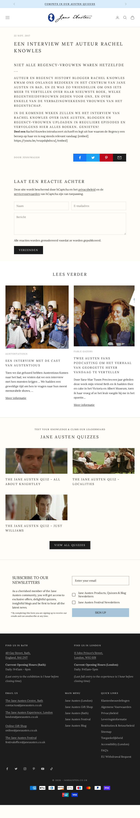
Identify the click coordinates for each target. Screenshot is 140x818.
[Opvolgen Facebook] (7, 768)
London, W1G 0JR (85, 657)
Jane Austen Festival (77, 719)
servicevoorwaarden (27, 194)
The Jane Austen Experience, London (29, 712)
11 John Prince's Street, (88, 653)
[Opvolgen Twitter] (16, 768)
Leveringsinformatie (114, 719)
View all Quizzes (69, 545)
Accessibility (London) (115, 744)
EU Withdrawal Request (116, 756)
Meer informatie (15, 398)
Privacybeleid (109, 713)
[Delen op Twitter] (93, 157)
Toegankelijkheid (112, 738)
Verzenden (28, 250)
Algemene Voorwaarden (116, 707)
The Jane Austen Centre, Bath (24, 700)
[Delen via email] (119, 157)
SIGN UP (100, 612)
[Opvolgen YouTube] (42, 768)
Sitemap (106, 731)
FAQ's (104, 750)
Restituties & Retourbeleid (118, 725)
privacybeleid (87, 189)
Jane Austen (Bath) (76, 713)
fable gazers (83, 351)
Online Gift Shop (16, 726)
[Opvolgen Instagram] (25, 768)
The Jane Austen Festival (21, 737)
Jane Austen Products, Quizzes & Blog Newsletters (102, 594)
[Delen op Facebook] (79, 157)
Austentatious (16, 354)
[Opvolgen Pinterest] (34, 768)
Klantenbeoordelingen (115, 700)
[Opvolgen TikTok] (51, 768)
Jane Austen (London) (78, 700)
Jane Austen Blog (75, 725)
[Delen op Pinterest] (106, 157)
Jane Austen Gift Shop (79, 707)
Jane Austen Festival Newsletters (99, 602)
